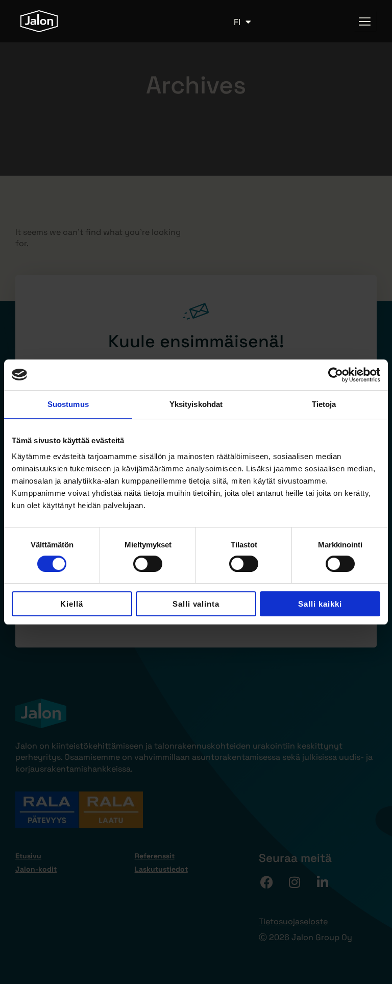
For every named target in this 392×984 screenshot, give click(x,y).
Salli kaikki (320, 603)
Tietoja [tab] (324, 404)
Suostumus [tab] (68, 404)
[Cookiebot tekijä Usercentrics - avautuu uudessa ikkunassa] (335, 374)
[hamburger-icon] (365, 21)
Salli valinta (196, 603)
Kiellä (71, 603)
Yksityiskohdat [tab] (196, 404)
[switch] (147, 564)
